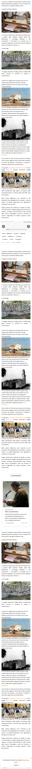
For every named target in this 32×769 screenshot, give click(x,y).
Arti (22, 483)
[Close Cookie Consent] (31, 758)
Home (3, 233)
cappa (16, 189)
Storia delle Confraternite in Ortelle (17, 168)
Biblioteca (9, 233)
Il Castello (18, 236)
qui (19, 45)
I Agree (16, 765)
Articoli (8, 242)
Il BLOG (4, 236)
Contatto (15, 233)
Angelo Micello (10, 523)
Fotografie (22, 233)
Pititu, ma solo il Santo (11, 512)
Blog (26, 483)
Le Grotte (4, 239)
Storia (11, 239)
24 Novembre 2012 (9, 509)
